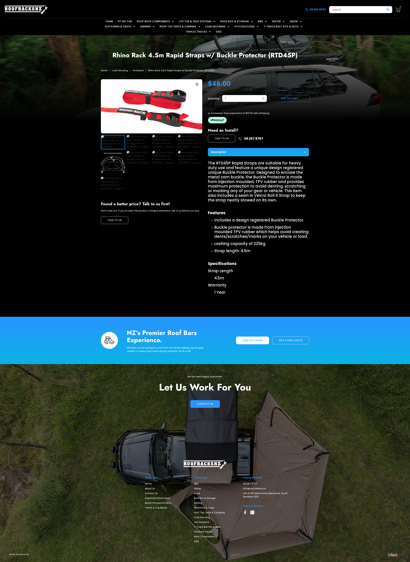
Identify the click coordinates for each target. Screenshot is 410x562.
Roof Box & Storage (234, 21)
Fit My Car (125, 21)
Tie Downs (138, 70)
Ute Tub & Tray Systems (195, 21)
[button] (197, 84)
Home (109, 21)
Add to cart (289, 98)
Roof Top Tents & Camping (178, 26)
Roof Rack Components (153, 21)
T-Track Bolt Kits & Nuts (281, 26)
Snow (294, 21)
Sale (219, 31)
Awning (145, 26)
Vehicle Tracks (196, 31)
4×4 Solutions (244, 26)
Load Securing (215, 26)
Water (276, 21)
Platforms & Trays (118, 26)
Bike (260, 21)
